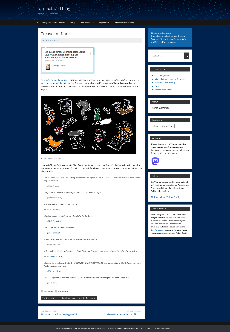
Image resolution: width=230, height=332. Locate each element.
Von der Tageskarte (87, 298)
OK (142, 328)
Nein (149, 328)
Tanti (157, 86)
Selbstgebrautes (68, 298)
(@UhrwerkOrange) (54, 271)
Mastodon (172, 153)
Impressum (104, 22)
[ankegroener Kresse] (68, 74)
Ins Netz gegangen (50, 298)
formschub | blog (54, 8)
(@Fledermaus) (53, 232)
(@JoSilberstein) (53, 221)
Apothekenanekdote (163, 89)
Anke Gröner (51, 80)
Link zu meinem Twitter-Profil (165, 197)
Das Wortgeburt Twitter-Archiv (51, 22)
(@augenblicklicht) (54, 256)
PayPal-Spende (157, 229)
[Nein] (227, 328)
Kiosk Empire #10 (162, 75)
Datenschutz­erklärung (124, 22)
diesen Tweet (63, 80)
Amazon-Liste (168, 232)
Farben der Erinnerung (165, 82)
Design (73, 22)
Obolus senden (87, 22)
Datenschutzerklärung (164, 328)
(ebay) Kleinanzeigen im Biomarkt (170, 79)
